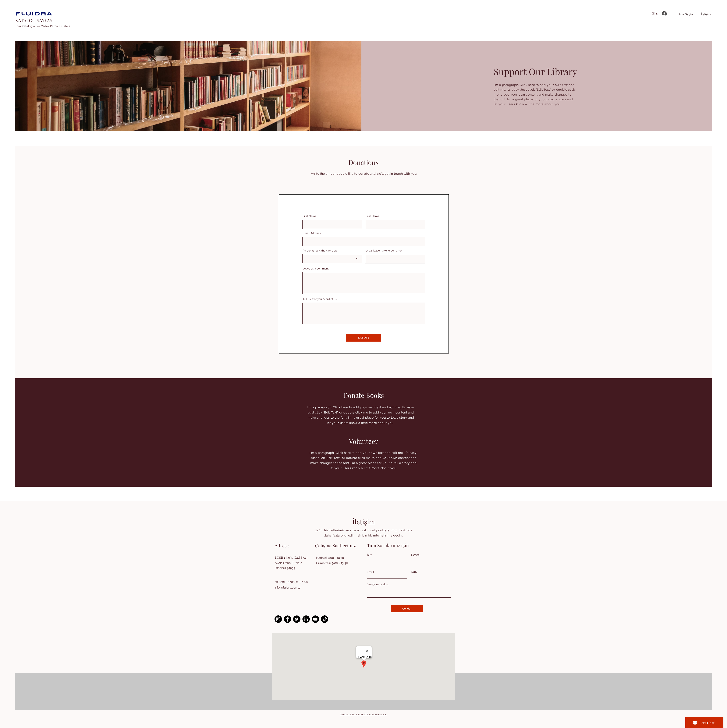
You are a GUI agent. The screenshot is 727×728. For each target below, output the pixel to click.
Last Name (372, 216)
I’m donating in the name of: (320, 250)
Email (370, 572)
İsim (369, 554)
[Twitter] (296, 619)
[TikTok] (324, 619)
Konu (414, 571)
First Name (309, 216)
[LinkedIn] (306, 619)
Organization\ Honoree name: (384, 250)
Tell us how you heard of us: (320, 299)
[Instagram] (278, 619)
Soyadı (415, 554)
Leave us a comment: (316, 268)
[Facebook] (287, 619)
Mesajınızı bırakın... (378, 584)
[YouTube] (315, 619)
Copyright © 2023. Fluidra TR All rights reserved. (363, 714)
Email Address (312, 233)
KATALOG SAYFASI (34, 20)
